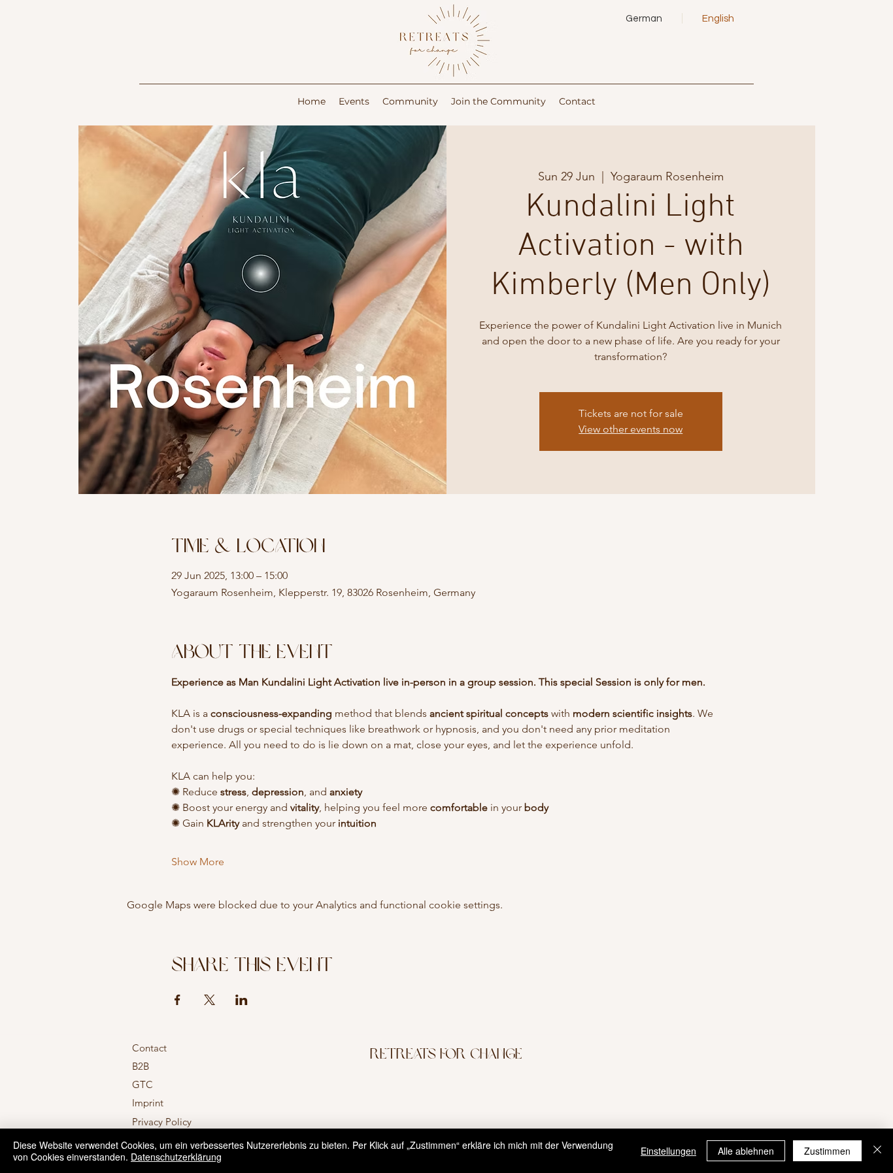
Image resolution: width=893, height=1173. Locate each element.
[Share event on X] (209, 1000)
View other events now (630, 429)
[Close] (877, 1151)
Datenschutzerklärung (176, 1156)
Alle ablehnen (746, 1150)
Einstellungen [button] (668, 1150)
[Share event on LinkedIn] (241, 1000)
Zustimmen (827, 1150)
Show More (197, 861)
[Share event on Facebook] (177, 1000)
